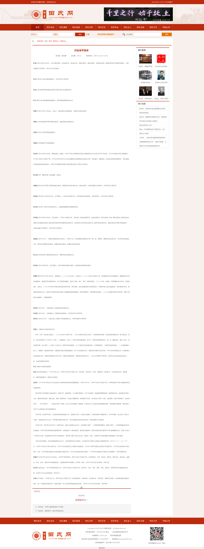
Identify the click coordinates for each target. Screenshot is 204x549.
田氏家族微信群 (115, 535)
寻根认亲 (166, 27)
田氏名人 (127, 27)
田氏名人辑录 (144, 133)
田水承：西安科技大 (145, 98)
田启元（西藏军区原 (145, 66)
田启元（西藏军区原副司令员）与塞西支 (153, 117)
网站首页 (37, 521)
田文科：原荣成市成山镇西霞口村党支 (152, 109)
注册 (87, 34)
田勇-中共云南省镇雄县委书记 (149, 146)
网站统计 (102, 548)
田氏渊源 (63, 27)
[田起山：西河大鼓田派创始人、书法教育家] (161, 95)
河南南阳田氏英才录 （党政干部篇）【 (152, 142)
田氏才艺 (153, 27)
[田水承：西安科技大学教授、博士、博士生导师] (145, 95)
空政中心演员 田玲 (161, 82)
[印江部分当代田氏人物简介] (161, 63)
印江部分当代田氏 (161, 66)
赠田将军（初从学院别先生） (55, 511)
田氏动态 (50, 27)
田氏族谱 (76, 27)
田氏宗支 (102, 27)
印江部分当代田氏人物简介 (148, 121)
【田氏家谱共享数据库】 (106, 34)
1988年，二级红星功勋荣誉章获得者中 (152, 138)
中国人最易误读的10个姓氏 (54, 507)
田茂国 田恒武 (145, 82)
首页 (37, 27)
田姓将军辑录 (144, 113)
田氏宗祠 (89, 27)
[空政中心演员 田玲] (161, 79)
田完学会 (115, 27)
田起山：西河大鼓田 (161, 98)
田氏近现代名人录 (145, 125)
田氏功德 (140, 27)
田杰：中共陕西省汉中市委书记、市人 (152, 129)
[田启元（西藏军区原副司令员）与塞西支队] (145, 63)
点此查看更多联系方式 (120, 532)
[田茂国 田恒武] (148, 79)
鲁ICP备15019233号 (113, 542)
